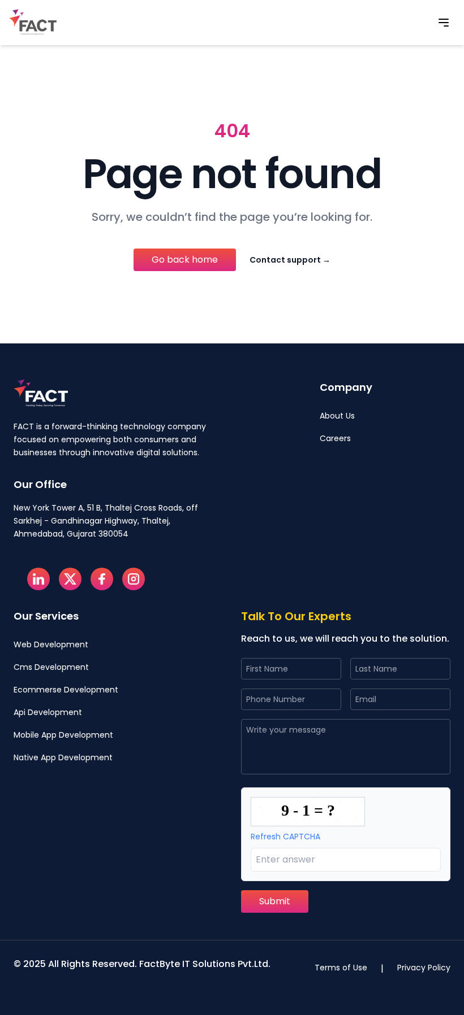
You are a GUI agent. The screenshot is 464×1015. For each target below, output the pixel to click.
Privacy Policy (423, 967)
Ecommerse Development (66, 689)
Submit (274, 901)
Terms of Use (341, 967)
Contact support (290, 259)
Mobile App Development (63, 734)
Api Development (48, 712)
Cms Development (51, 667)
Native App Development (63, 757)
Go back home (185, 259)
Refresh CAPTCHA (285, 836)
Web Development (51, 644)
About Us (337, 415)
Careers (335, 438)
